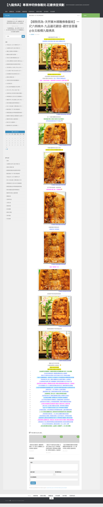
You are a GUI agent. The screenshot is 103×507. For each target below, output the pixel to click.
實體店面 (11, 11)
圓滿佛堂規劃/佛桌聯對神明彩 (14, 64)
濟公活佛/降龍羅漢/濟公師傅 (13, 86)
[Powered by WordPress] (10, 500)
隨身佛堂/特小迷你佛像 (12, 125)
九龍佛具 (32, 34)
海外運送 (46, 11)
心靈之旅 (9, 202)
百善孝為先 (31, 11)
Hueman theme (21, 500)
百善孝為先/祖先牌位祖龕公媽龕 (14, 93)
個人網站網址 (33, 477)
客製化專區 (39, 11)
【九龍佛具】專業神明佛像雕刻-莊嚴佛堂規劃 (34, 5)
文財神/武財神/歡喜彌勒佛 (13, 80)
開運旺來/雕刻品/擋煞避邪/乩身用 (14, 115)
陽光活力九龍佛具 (11, 122)
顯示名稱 (32, 472)
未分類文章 (9, 83)
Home (29, 495)
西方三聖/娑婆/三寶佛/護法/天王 (14, 106)
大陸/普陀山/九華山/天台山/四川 (14, 67)
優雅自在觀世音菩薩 (11, 54)
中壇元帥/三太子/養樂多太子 (13, 45)
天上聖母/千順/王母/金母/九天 (14, 70)
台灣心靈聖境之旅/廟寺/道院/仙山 (14, 61)
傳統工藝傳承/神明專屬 (12, 51)
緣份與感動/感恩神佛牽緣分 (13, 103)
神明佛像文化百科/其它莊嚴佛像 (14, 96)
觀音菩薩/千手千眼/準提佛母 (36, 15)
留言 (31, 462)
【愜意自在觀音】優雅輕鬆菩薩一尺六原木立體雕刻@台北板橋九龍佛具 (36, 446)
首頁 (6, 11)
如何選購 (18, 11)
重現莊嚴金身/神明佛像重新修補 (14, 112)
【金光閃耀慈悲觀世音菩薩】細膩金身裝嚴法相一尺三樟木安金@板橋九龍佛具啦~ (70, 446)
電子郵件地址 (58, 472)
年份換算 (52, 11)
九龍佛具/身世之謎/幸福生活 (13, 48)
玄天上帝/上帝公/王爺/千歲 (13, 90)
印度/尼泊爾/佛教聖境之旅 (13, 57)
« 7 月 (6, 149)
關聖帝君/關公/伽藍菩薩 (12, 119)
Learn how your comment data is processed (57, 487)
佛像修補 (24, 11)
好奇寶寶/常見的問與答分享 (13, 74)
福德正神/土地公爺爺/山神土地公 (14, 99)
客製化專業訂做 (10, 77)
